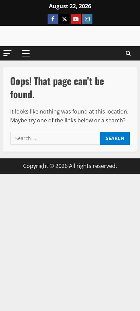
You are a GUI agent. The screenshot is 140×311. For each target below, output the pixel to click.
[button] (7, 53)
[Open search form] (128, 53)
